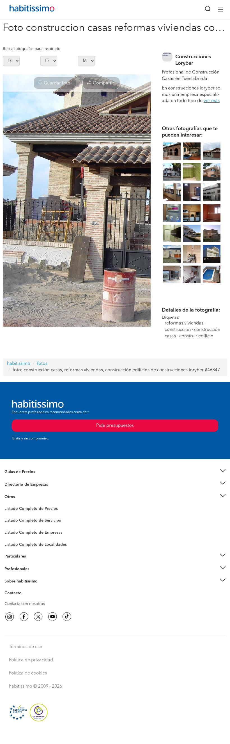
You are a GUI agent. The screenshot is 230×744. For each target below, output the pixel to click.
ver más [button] (212, 101)
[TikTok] (67, 617)
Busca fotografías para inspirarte (31, 49)
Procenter (13, 521)
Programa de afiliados (24, 600)
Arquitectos (14, 542)
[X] (38, 617)
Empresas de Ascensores (26, 491)
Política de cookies (28, 673)
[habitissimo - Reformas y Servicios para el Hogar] (25, 9)
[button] (115, 472)
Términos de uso (25, 647)
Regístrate (13, 569)
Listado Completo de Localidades (35, 545)
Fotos (9, 515)
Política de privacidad (31, 660)
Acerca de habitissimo (24, 588)
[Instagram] (9, 617)
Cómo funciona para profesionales (35, 576)
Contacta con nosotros (24, 604)
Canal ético (14, 594)
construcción (178, 330)
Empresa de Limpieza (23, 497)
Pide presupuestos (115, 734)
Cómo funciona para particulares (33, 563)
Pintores (11, 525)
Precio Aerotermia (20, 484)
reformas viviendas (184, 323)
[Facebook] (24, 617)
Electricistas (14, 531)
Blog (8, 504)
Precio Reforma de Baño (26, 479)
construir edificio (196, 336)
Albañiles (12, 536)
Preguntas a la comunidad (27, 510)
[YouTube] (52, 617)
